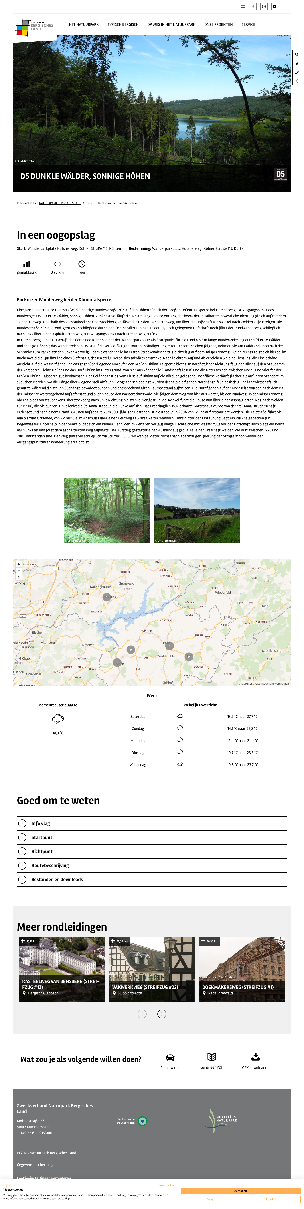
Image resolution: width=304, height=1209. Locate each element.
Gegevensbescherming (35, 1164)
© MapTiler (245, 683)
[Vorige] (142, 1014)
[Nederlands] (242, 6)
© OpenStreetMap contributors (271, 683)
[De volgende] (161, 1014)
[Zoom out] (19, 570)
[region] (152, 622)
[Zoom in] (19, 564)
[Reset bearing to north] (19, 577)
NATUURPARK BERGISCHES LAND (60, 203)
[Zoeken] (296, 54)
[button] (253, 6)
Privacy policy (166, 1185)
